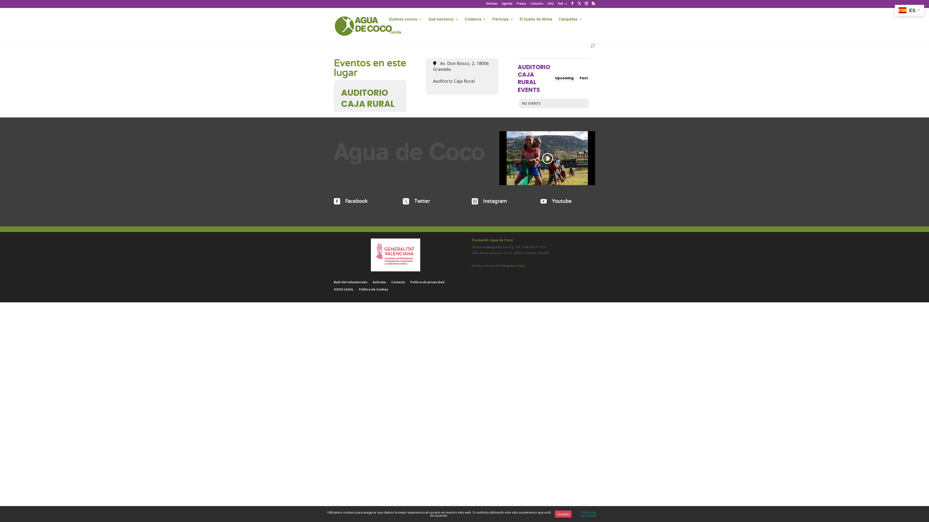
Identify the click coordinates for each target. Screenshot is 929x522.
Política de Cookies (373, 289)
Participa (500, 20)
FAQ (551, 4)
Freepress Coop (513, 265)
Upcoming (564, 78)
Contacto (537, 4)
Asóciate (379, 282)
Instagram (495, 201)
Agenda (507, 4)
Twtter (422, 201)
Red (560, 4)
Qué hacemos (441, 20)
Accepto (563, 514)
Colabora (473, 20)
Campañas (568, 20)
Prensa (521, 4)
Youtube (562, 201)
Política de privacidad (427, 282)
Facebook (356, 201)
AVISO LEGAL (344, 289)
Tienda (395, 33)
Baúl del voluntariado (350, 282)
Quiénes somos (403, 20)
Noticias (491, 4)
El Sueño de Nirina (536, 20)
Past (584, 78)
